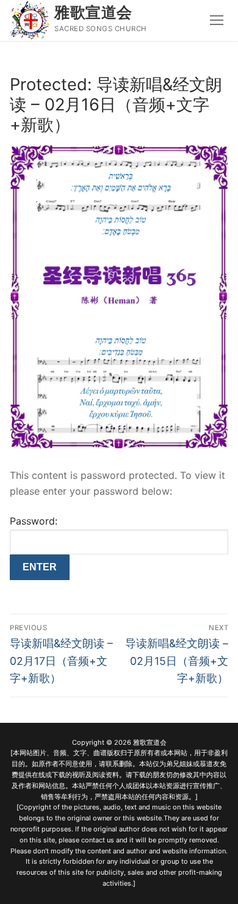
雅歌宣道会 (93, 12)
